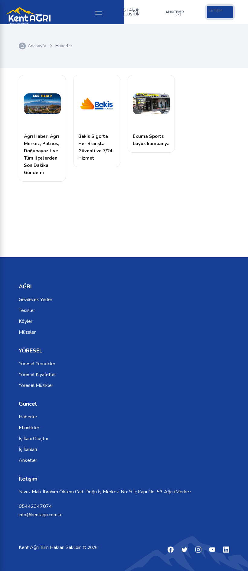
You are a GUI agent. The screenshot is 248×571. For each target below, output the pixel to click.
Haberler (63, 46)
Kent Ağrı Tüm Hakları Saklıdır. (51, 547)
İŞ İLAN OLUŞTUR (130, 12)
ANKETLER (174, 12)
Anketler (28, 460)
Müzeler (27, 332)
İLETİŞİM (215, 10)
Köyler (25, 321)
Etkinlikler (29, 427)
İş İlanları (28, 449)
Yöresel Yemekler (37, 363)
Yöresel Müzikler (36, 385)
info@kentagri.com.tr (40, 514)
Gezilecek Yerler (35, 299)
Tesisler (27, 310)
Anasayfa (37, 46)
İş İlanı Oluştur (33, 438)
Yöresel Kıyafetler (37, 374)
